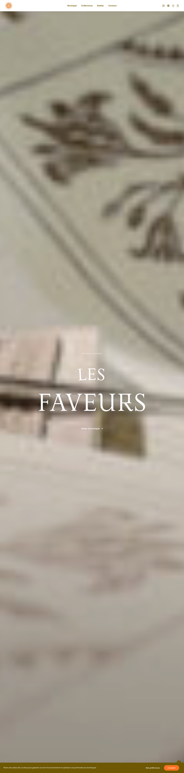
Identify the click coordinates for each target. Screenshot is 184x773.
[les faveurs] (9, 6)
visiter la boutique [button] (90, 428)
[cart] (177, 5)
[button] (164, 5)
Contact (112, 5)
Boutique (72, 5)
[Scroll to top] (179, 762)
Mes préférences (153, 768)
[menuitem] (72, 5)
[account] (173, 5)
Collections (87, 5)
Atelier (100, 5)
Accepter (172, 768)
